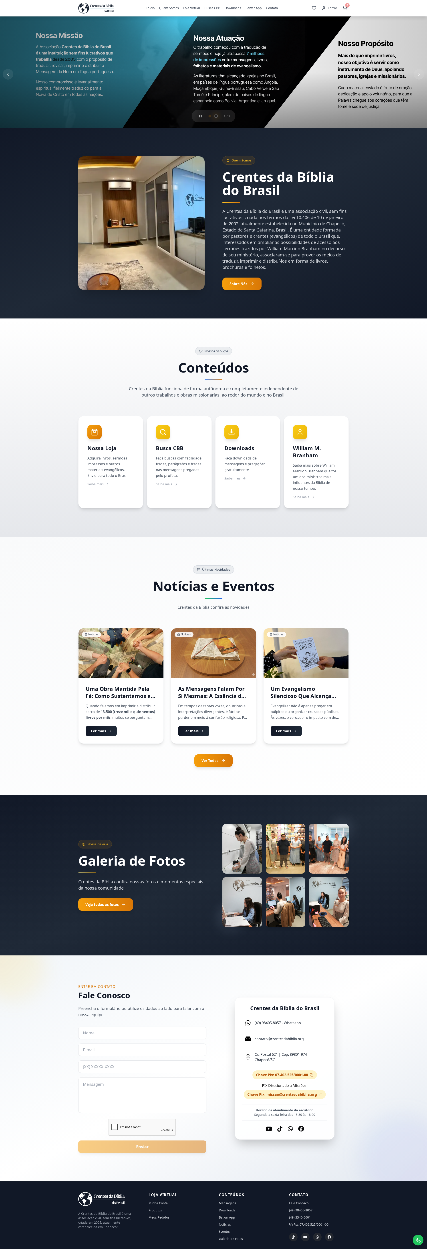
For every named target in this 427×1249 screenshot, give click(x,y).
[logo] (108, 1201)
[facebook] (329, 1239)
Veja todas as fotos (102, 906)
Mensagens (227, 1205)
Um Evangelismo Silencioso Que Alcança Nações (301, 697)
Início (151, 9)
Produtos (155, 1212)
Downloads (233, 9)
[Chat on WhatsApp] (418, 1240)
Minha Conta (158, 1205)
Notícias (225, 1226)
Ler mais (98, 732)
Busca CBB (212, 9)
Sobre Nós (238, 285)
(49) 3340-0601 (300, 1219)
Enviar (142, 1148)
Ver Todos (209, 762)
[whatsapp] (317, 1239)
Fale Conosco (298, 1205)
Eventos (224, 1233)
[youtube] (305, 1239)
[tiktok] (293, 1239)
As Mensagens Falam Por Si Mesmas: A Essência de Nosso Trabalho (211, 697)
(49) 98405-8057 (300, 1212)
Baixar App (254, 9)
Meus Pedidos (159, 1219)
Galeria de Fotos (231, 1240)
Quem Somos (169, 9)
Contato (272, 9)
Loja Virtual (191, 9)
